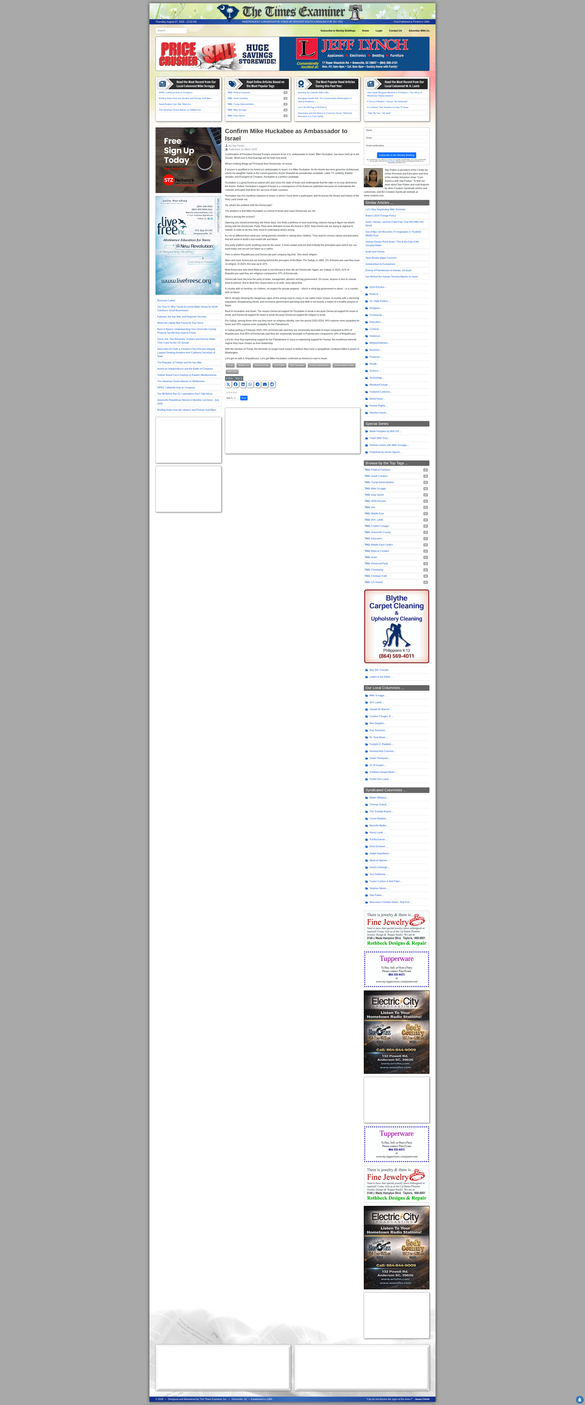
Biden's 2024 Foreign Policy (380, 215)
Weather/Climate (379, 384)
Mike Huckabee (297, 365)
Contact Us (395, 30)
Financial (375, 357)
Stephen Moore (378, 888)
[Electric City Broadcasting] (397, 1032)
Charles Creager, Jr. (380, 716)
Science (374, 370)
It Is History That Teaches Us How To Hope (387, 107)
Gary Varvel (239, 115)
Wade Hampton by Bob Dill (384, 431)
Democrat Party (262, 365)
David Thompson (379, 758)
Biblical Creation (380, 551)
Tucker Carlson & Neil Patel (385, 881)
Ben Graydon (377, 723)
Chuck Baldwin (378, 818)
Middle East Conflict (382, 544)
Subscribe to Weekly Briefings (338, 30)
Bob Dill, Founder (379, 670)
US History (377, 582)
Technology (376, 377)
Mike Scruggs (239, 110)
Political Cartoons (241, 92)
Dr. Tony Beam (377, 737)
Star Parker (279, 365)
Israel (230, 365)
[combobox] (171, 31)
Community (376, 315)
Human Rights (377, 405)
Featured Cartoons (380, 391)
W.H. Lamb (377, 519)
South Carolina (240, 98)
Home (365, 30)
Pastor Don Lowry (379, 779)
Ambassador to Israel (344, 365)
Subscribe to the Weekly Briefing (396, 155)
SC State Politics (379, 301)
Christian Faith (379, 576)
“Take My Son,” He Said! (379, 113)
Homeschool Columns (382, 751)
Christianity (377, 569)
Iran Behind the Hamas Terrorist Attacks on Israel (391, 276)
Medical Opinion (378, 860)
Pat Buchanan (377, 839)
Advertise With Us (419, 30)
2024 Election (377, 287)
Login (379, 30)
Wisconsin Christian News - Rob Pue (390, 902)
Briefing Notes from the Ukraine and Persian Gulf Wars (185, 98)
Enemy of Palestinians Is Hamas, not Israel (388, 270)
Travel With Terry (379, 438)
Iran (373, 507)
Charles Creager (380, 526)
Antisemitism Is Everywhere (380, 264)
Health (373, 364)
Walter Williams (378, 797)
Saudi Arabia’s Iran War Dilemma (175, 104)
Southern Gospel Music (382, 772)
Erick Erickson (377, 846)
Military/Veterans (379, 343)
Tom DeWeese (378, 874)
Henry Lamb (376, 832)
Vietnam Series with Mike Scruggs (388, 445)
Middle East (243, 365)
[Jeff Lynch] (292, 53)
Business (375, 350)
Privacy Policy (390, 161)
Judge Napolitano (379, 853)
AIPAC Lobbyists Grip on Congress (175, 92)
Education (375, 322)
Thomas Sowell (378, 804)
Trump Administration (243, 104)
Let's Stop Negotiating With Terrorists (385, 209)
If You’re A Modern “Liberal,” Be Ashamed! (387, 101)
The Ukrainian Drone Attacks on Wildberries (180, 110)
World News (376, 398)
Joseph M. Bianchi (380, 709)
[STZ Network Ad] (188, 160)
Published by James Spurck (385, 452)
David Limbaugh (378, 867)
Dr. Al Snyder (377, 765)
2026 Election (378, 501)
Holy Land (232, 372)
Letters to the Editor (380, 677)
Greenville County (381, 532)
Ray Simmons (377, 730)
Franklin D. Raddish (380, 744)
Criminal (374, 329)
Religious (375, 308)
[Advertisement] (188, 440)
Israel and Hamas (375, 251)
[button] (228, 384)
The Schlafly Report (380, 811)
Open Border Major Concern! (381, 258)
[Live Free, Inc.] (188, 245)
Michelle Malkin (378, 825)
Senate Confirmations (319, 365)
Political (374, 294)
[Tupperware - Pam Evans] (397, 969)
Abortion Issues (378, 412)
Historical (375, 336)
